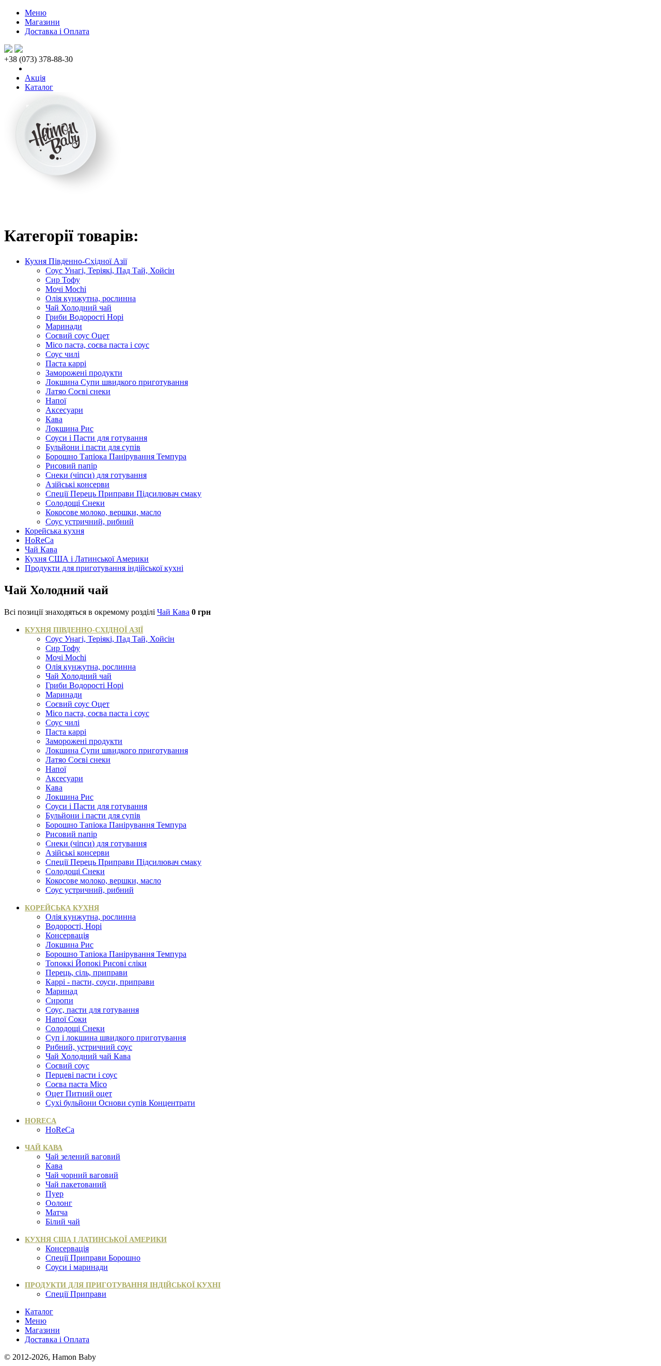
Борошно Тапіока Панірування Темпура (115, 456)
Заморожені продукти (83, 372)
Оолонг (58, 1203)
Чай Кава (41, 549)
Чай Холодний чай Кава (88, 1056)
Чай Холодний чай (78, 307)
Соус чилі (62, 354)
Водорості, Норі (73, 926)
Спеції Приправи (75, 1294)
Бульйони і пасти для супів (92, 447)
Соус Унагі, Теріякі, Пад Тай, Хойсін (110, 270)
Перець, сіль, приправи (86, 972)
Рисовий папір (71, 465)
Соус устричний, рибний (89, 521)
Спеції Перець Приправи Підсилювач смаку (123, 493)
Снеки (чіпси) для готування (96, 475)
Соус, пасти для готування (92, 1009)
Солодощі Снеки (75, 503)
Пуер (54, 1193)
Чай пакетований (75, 1184)
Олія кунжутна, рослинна (90, 298)
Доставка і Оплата (57, 31)
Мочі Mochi (65, 289)
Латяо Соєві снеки (78, 391)
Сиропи (59, 1000)
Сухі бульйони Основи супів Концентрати (120, 1102)
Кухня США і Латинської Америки (87, 558)
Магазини (42, 22)
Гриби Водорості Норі (84, 317)
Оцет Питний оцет (78, 1093)
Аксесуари (64, 410)
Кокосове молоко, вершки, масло (103, 512)
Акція (35, 77)
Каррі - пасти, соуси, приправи (99, 981)
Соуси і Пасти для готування (96, 437)
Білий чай (62, 1221)
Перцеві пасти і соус (81, 1074)
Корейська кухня (54, 530)
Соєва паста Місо (76, 1084)
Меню (35, 12)
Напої (55, 400)
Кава (53, 419)
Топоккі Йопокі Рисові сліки (96, 963)
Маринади (63, 326)
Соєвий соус (67, 1065)
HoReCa (39, 540)
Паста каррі (65, 363)
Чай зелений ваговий (82, 1156)
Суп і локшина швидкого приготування (115, 1037)
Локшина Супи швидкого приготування (116, 382)
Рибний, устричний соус (88, 1047)
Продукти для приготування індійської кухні (104, 568)
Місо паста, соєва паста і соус (97, 344)
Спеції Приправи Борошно (92, 1257)
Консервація (67, 935)
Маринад (61, 991)
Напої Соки (66, 1019)
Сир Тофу (62, 279)
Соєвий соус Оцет (77, 335)
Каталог (39, 87)
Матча (56, 1212)
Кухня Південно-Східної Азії (76, 261)
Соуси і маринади (76, 1267)
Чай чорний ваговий (81, 1175)
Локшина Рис (69, 428)
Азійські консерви (77, 484)
